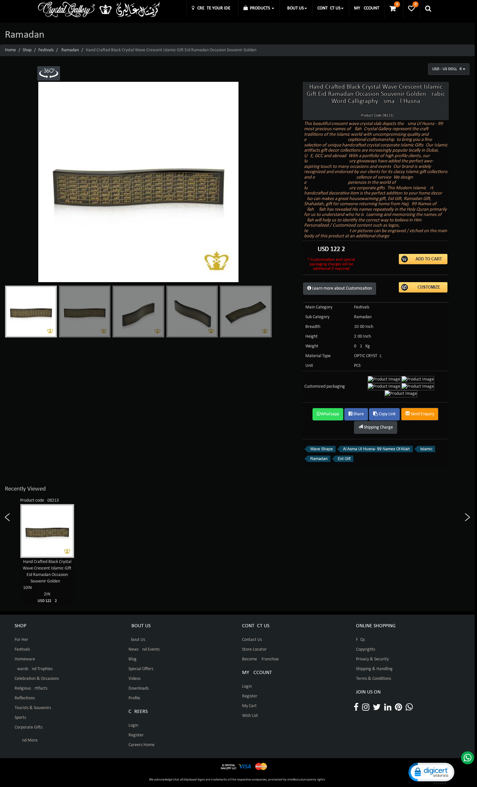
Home (10, 50)
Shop (27, 50)
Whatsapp (330, 414)
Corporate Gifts (29, 727)
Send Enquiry (422, 414)
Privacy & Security (372, 659)
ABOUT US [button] (294, 8)
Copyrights (365, 649)
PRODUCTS (259, 8)
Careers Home (141, 745)
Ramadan (70, 50)
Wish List (250, 715)
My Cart (249, 706)
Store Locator (254, 649)
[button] (431, 772)
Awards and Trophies (34, 669)
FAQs (360, 639)
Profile (134, 698)
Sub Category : (318, 317)
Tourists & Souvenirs (33, 708)
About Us (136, 639)
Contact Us (252, 639)
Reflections (25, 698)
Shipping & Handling (374, 669)
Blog (132, 659)
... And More (26, 740)
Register (136, 735)
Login (133, 725)
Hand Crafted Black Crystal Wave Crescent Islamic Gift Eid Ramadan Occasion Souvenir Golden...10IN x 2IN (47, 581)
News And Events (144, 649)
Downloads (138, 688)
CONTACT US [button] (328, 8)
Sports (20, 717)
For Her (21, 639)
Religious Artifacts (31, 688)
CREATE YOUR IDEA (213, 8)
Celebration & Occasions (37, 678)
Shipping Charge (378, 427)
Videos (134, 678)
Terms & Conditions (373, 678)
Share (358, 414)
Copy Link (387, 414)
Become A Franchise (260, 659)
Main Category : (320, 307)
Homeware (25, 659)
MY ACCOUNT (366, 8)
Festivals (46, 50)
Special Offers (140, 669)
